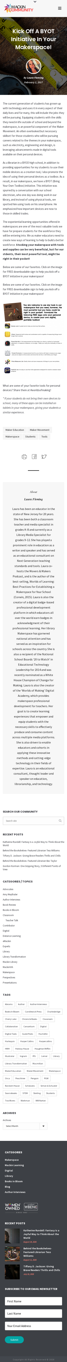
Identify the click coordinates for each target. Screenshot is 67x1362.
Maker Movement (39, 430)
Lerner (44, 1056)
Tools (44, 436)
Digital (6, 930)
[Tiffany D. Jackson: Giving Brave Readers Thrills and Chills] (12, 1272)
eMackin (7, 941)
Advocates (8, 889)
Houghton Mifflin (42, 1048)
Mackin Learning (14, 1165)
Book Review (9, 904)
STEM (25, 1093)
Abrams (8, 1004)
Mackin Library (10, 961)
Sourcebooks (11, 1093)
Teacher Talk (12, 920)
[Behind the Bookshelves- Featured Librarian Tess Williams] (12, 1254)
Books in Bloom (11, 910)
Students (30, 436)
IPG (34, 1056)
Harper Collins (27, 1041)
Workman (25, 1100)
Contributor (9, 925)
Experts (6, 946)
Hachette (43, 1033)
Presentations (10, 982)
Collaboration (11, 1026)
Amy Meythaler (10, 894)
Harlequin (10, 1041)
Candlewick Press (33, 1011)
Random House (12, 1085)
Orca (7, 1078)
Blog (7, 1186)
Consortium (29, 1026)
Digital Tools (11, 1033)
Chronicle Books (29, 1019)
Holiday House (22, 1048)
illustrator (9, 1056)
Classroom (8, 915)
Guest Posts (27, 1033)
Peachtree (20, 1078)
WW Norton (41, 1100)
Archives (7, 1120)
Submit (14, 1339)
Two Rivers (10, 1100)
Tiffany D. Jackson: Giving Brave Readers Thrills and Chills (31, 855)
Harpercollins (45, 1041)
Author (21, 1004)
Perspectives (9, 977)
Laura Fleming (35, 77)
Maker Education (15, 430)
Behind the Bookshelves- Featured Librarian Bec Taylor (30, 860)
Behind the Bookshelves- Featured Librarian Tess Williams (31, 850)
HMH (7, 1048)
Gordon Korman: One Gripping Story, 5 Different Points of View (32, 868)
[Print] (24, 456)
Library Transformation (14, 956)
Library (6, 951)
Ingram (23, 1056)
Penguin (35, 1078)
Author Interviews (11, 899)
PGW (46, 1078)
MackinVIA (8, 967)
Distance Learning (12, 936)
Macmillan (38, 1063)
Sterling (37, 1093)
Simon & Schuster (49, 1085)
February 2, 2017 (33, 82)
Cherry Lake (10, 1019)
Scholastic (30, 1085)
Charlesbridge (53, 1011)
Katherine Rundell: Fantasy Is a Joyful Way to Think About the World (33, 843)
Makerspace (12, 436)
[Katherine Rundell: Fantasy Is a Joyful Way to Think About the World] (12, 1236)
